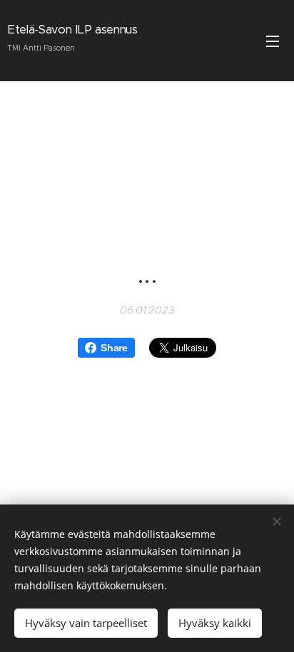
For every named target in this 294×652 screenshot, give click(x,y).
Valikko (272, 40)
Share (114, 347)
